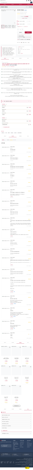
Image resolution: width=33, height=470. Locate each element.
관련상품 (20, 58)
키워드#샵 (12, 4)
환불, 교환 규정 (22, 443)
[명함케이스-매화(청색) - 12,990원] (6, 351)
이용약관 (4, 462)
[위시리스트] (14, 10)
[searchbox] (15, 2)
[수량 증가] (22, 29)
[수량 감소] (18, 29)
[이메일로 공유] (29, 42)
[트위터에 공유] (25, 42)
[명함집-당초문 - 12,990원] (6, 370)
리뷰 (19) (13, 58)
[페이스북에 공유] (23, 42)
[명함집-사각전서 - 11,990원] (27, 351)
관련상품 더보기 (16, 405)
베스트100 (20, 4)
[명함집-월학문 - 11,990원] (27, 370)
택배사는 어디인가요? (5, 417)
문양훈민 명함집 (12, 146)
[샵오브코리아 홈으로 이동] (3, 0)
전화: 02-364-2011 (15, 446)
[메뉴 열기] (31, 0)
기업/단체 (28, 4)
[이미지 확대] (14, 23)
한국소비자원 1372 (19, 464)
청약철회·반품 (8, 462)
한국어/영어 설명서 (29, 444)
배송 (27, 58)
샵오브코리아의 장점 (29, 443)
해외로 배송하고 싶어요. (5, 423)
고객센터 (14, 440)
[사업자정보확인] (25, 459)
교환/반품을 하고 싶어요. (5, 433)
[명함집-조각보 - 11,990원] (6, 390)
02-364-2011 (5, 446)
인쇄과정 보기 (26, 26)
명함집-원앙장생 (16, 358)
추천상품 (5, 4)
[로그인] (26, 0)
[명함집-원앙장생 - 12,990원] (16, 351)
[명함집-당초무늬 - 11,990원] (16, 370)
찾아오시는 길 (14, 449)
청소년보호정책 (11, 462)
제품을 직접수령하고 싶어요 (6, 419)
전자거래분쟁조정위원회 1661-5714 (24, 464)
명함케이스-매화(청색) (6, 358)
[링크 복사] (27, 42)
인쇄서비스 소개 (20, 26)
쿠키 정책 (13, 462)
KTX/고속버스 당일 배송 (5, 421)
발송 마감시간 (21, 444)
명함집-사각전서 (27, 358)
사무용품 (21, 53)
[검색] (31, 2)
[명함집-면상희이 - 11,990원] (16, 390)
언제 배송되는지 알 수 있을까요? (6, 425)
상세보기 (5, 58)
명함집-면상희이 (16, 397)
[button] (28, 0)
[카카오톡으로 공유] (21, 42)
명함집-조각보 (6, 397)
